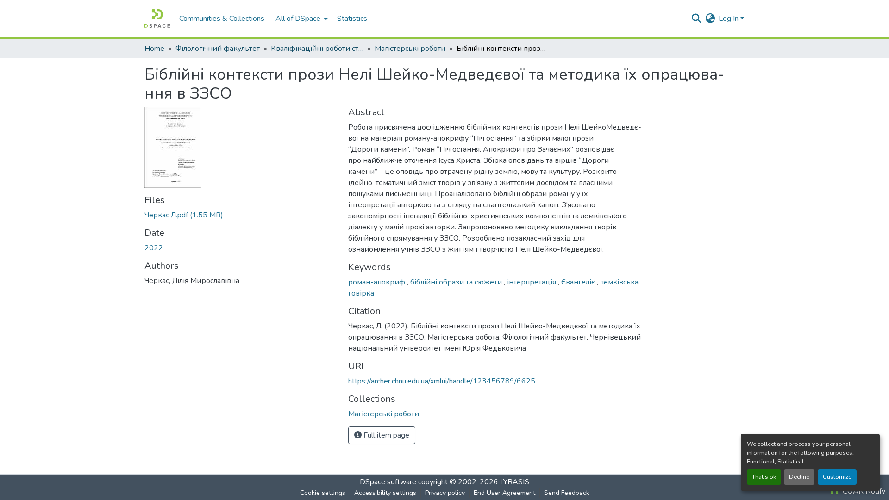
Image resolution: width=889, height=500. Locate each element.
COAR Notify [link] (863, 491)
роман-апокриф (377, 282)
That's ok (764, 477)
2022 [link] (153, 248)
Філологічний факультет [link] (217, 48)
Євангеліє (579, 282)
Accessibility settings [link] (385, 492)
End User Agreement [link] (504, 492)
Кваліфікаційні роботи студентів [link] (317, 48)
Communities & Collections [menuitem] (221, 18)
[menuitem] (301, 18)
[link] (240, 215)
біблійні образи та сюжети (457, 282)
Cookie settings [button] (322, 492)
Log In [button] (729, 18)
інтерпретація (532, 282)
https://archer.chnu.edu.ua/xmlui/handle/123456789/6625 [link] (441, 381)
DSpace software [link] (388, 482)
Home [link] (154, 48)
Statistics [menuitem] (352, 18)
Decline (799, 477)
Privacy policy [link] (445, 492)
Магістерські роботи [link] (410, 48)
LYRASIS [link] (514, 482)
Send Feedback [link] (566, 492)
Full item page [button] (385, 435)
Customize (837, 477)
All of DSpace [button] (297, 18)
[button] (157, 18)
